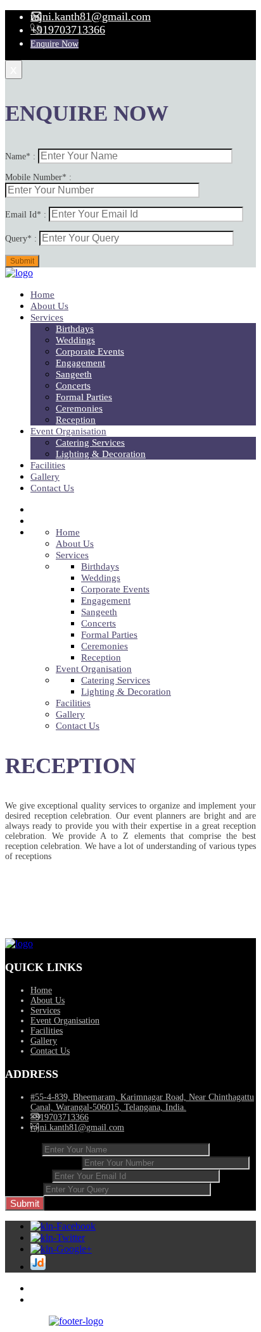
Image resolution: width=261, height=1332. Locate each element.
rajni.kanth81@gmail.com (90, 16)
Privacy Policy (55, 1300)
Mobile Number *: (43, 1162)
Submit (24, 1203)
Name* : (21, 156)
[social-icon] (63, 1226)
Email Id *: (28, 1175)
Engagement (80, 363)
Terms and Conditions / (70, 1288)
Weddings (75, 340)
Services (46, 317)
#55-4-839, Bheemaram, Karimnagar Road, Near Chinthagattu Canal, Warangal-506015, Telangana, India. (142, 1102)
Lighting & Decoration (101, 454)
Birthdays (75, 329)
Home (42, 295)
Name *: (23, 1149)
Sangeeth (74, 374)
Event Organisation (68, 431)
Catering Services (90, 442)
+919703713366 (67, 29)
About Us (49, 306)
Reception (76, 420)
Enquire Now (54, 44)
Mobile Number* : (38, 177)
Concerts (73, 386)
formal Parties (84, 397)
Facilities (47, 465)
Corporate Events (90, 351)
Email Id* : (27, 214)
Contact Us (52, 488)
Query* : (22, 238)
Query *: (24, 1188)
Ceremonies (79, 408)
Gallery (45, 477)
